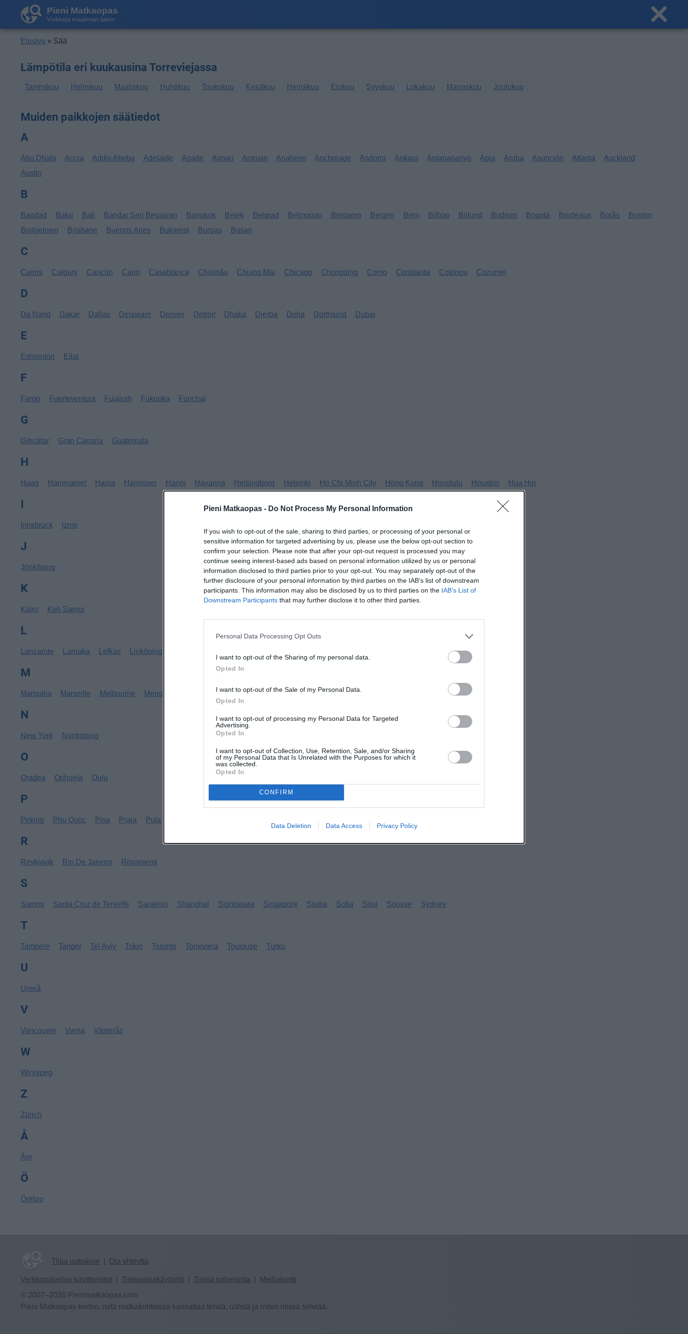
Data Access (344, 825)
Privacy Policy (397, 825)
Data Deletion (291, 825)
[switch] (460, 657)
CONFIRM (276, 792)
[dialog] (344, 667)
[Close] (506, 509)
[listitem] (344, 636)
